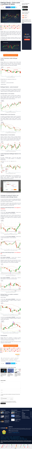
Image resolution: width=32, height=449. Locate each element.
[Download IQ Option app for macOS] (25, 16)
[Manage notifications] (1, 447)
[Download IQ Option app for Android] (25, 10)
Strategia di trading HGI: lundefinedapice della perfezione (7, 421)
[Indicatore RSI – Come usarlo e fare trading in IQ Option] (13, 420)
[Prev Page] (1, 377)
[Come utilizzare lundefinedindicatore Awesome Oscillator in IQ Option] (11, 371)
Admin (2, 5)
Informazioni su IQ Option (8, 436)
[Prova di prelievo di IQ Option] (13, 412)
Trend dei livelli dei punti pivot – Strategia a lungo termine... (7, 412)
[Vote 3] (17, 354)
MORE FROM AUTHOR (12, 367)
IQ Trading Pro (3, 436)
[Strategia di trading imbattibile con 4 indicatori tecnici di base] (2, 416)
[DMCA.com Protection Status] (4, 434)
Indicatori (2, 372)
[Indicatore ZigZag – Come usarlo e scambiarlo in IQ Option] (13, 416)
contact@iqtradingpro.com (15, 432)
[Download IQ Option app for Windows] (25, 18)
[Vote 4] (18, 354)
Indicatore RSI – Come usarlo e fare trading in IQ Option (18, 420)
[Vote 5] (19, 354)
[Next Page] (2, 377)
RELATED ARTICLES (4, 367)
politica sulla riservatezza (16, 436)
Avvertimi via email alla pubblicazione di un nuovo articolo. (8, 402)
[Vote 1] (15, 354)
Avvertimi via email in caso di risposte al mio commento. (8, 401)
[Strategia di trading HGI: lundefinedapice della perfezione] (2, 421)
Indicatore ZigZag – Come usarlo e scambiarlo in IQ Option (18, 416)
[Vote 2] (16, 354)
